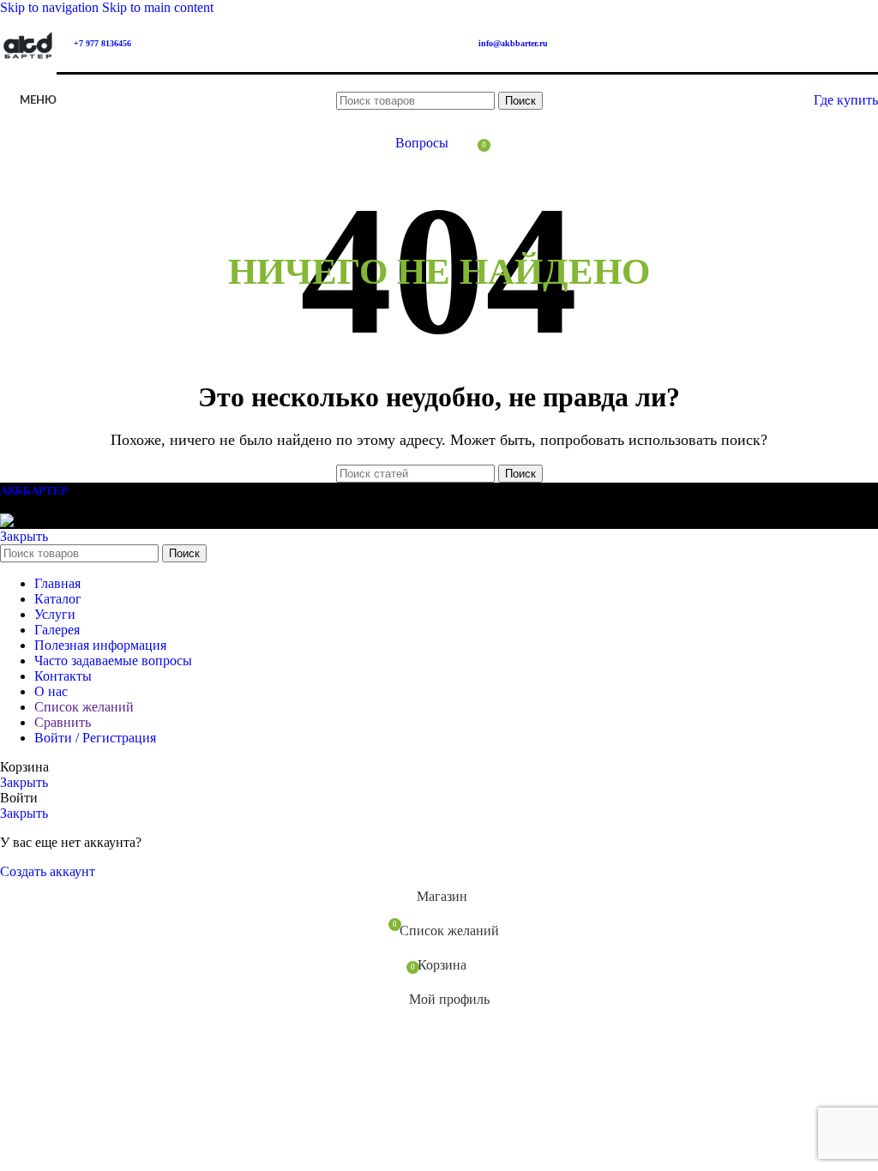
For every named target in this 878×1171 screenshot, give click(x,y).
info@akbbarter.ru (513, 43)
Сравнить (62, 722)
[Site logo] (28, 76)
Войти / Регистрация (95, 737)
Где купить (846, 100)
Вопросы (421, 142)
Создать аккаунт (47, 871)
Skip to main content (157, 7)
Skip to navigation (51, 7)
